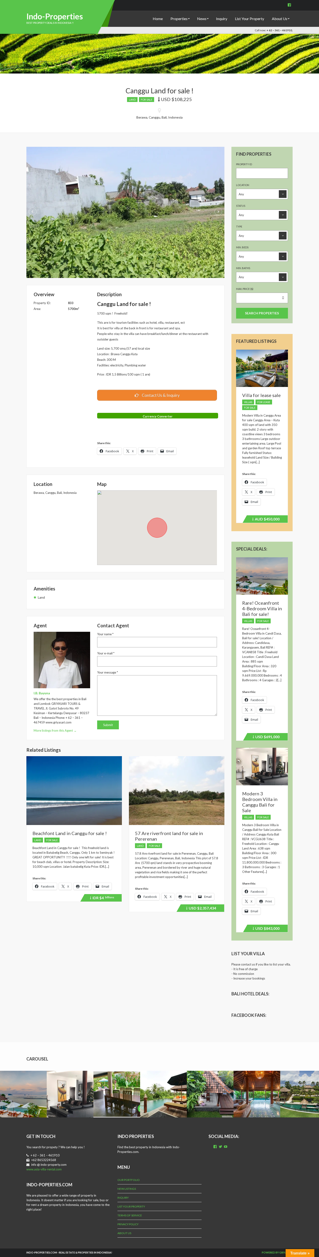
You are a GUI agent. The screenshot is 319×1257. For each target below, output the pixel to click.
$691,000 (267, 737)
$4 (102, 898)
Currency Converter (158, 416)
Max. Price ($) (244, 288)
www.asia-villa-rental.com (44, 1169)
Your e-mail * (105, 653)
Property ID (244, 164)
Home (158, 18)
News (201, 18)
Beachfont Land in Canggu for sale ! (69, 833)
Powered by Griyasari (277, 1252)
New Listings (126, 1188)
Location (242, 184)
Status (240, 205)
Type (239, 226)
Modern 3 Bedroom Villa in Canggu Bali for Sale (259, 802)
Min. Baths (243, 268)
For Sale (146, 99)
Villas (248, 402)
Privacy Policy (127, 1224)
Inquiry (221, 18)
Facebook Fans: (248, 1015)
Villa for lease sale (261, 395)
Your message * (107, 672)
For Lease (263, 402)
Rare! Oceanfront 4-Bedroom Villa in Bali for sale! (262, 608)
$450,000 (266, 520)
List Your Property (249, 18)
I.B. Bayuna (42, 693)
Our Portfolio (128, 1180)
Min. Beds (242, 247)
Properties (179, 18)
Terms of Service (129, 1215)
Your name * (105, 634)
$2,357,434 (201, 909)
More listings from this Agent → (55, 730)
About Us (279, 18)
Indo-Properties (54, 16)
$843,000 (267, 929)
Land (132, 99)
